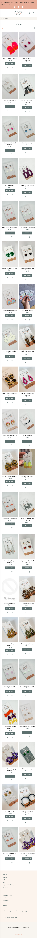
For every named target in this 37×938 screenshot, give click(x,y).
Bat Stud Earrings (27, 435)
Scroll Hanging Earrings (27, 603)
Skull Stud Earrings (9, 603)
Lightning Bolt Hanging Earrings (27, 477)
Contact (5, 903)
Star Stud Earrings (27, 143)
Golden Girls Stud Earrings (9, 393)
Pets (4, 882)
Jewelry (6, 18)
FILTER (6, 28)
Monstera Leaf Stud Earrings (9, 268)
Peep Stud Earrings (27, 310)
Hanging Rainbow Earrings (9, 310)
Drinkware (5, 887)
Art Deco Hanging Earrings (9, 476)
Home (2, 18)
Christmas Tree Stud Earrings (27, 59)
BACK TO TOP (18, 934)
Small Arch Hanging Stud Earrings (27, 519)
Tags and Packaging (8, 885)
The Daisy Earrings (10, 811)
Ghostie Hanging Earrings (10, 58)
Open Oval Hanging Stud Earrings (27, 186)
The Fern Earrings (27, 769)
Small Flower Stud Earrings (9, 227)
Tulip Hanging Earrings (27, 644)
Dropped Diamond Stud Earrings (27, 394)
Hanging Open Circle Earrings (27, 812)
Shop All (5, 875)
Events (5, 898)
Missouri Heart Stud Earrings (27, 726)
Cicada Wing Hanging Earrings (9, 561)
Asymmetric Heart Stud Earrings (27, 561)
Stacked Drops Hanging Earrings (27, 352)
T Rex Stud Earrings (9, 185)
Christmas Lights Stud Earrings (10, 143)
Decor (4, 880)
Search (4, 893)
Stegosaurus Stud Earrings (9, 518)
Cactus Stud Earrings (9, 686)
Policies (5, 906)
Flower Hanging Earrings (10, 351)
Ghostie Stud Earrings (10, 101)
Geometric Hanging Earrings (27, 853)
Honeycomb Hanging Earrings (9, 644)
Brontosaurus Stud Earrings (27, 227)
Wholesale (6, 900)
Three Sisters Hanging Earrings (10, 727)
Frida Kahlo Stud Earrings (10, 435)
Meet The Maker (7, 895)
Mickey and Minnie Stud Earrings (27, 269)
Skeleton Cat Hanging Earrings (27, 101)
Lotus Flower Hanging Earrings (10, 769)
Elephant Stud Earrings (9, 853)
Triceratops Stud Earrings (27, 686)
